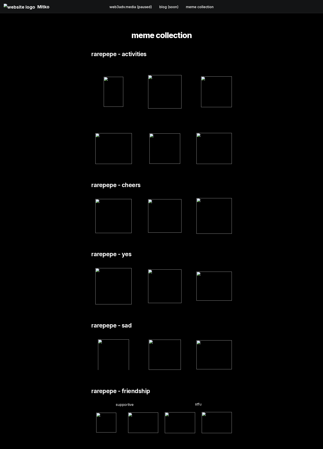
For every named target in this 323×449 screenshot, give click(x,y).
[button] (19, 7)
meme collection (200, 7)
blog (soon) (168, 7)
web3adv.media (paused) (130, 7)
